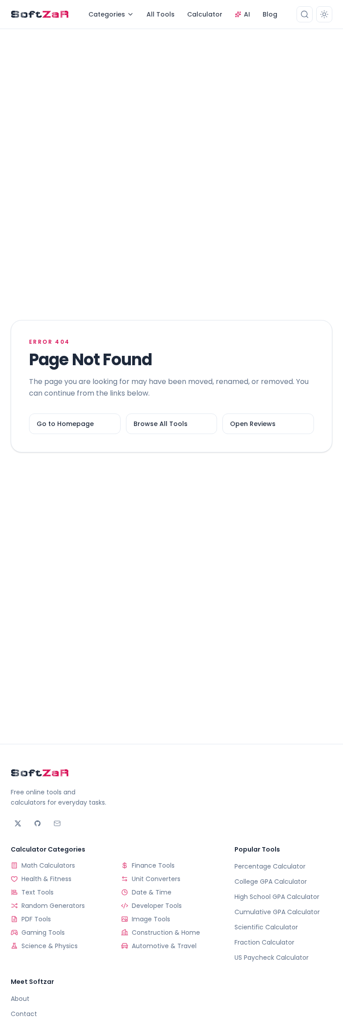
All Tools (160, 14)
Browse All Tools (161, 423)
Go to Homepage (65, 423)
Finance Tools (153, 865)
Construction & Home (166, 932)
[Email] (57, 823)
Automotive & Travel (164, 945)
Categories (106, 14)
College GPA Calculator (270, 881)
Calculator (204, 14)
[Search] (305, 14)
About (20, 998)
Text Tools (37, 892)
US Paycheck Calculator (271, 957)
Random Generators (53, 905)
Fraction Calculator (264, 942)
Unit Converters (156, 878)
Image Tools (151, 919)
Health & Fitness (46, 878)
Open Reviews (253, 423)
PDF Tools (36, 919)
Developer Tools (157, 905)
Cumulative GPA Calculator (277, 911)
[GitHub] (37, 823)
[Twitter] (18, 823)
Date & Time (152, 892)
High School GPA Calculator (276, 896)
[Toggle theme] (324, 14)
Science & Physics (49, 945)
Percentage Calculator (269, 866)
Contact (24, 1013)
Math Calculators (48, 865)
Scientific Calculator (266, 927)
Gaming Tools (43, 932)
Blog (270, 14)
